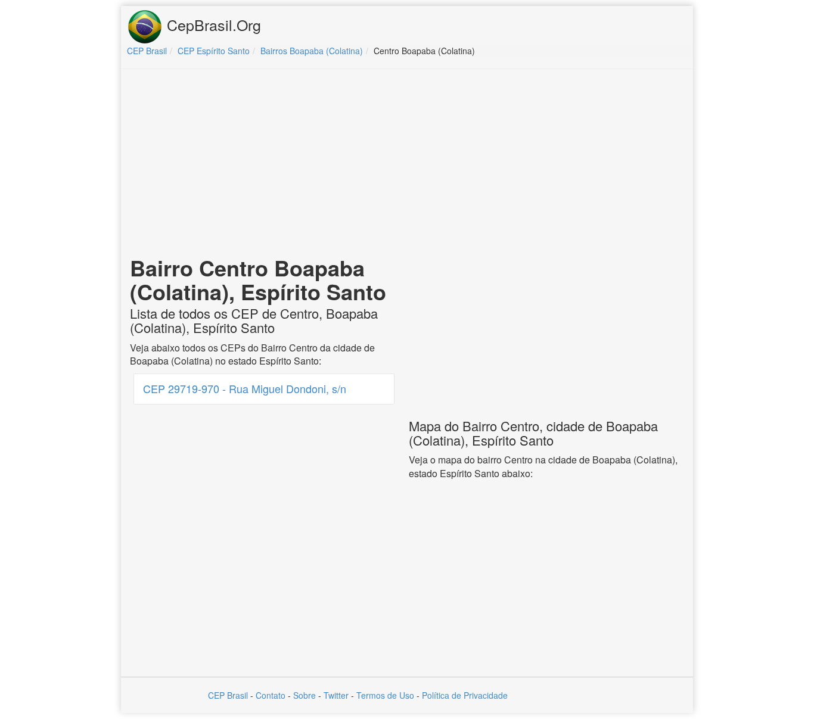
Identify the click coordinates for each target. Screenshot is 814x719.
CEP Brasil (228, 695)
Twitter (336, 695)
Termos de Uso (385, 695)
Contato (270, 695)
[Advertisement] (407, 164)
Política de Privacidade (465, 695)
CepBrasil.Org (212, 24)
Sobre (304, 695)
